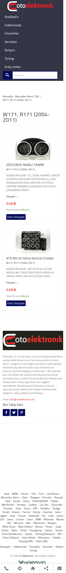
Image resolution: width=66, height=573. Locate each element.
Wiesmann (44, 537)
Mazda (60, 519)
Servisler (11, 41)
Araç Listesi (13, 66)
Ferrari (26, 512)
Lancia (59, 516)
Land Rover (53, 494)
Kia (43, 516)
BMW (15, 494)
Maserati (48, 519)
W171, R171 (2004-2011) (17, 100)
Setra (14, 530)
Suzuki (59, 530)
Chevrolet (56, 505)
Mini (28, 523)
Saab (58, 526)
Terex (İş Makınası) (12, 534)
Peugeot (34, 497)
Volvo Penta (28, 537)
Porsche (47, 497)
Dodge (56, 508)
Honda (36, 512)
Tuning (9, 58)
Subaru (48, 530)
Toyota (28, 534)
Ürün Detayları (16, 217)
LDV (2, 519)
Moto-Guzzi (9, 526)
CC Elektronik (26, 556)
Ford (41, 494)
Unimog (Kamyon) (45, 534)
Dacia (27, 508)
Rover (49, 526)
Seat (7, 501)
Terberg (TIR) (26, 541)
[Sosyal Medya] (46, 568)
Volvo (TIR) (41, 541)
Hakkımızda (13, 25)
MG (9, 523)
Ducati (6, 512)
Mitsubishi (39, 523)
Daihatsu (45, 508)
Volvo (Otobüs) (11, 537)
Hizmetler (12, 33)
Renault (58, 497)
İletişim (10, 50)
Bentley (21, 505)
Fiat (34, 494)
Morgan (52, 523)
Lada (51, 516)
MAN (38, 519)
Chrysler (8, 508)
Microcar (18, 523)
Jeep (12, 516)
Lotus (30, 519)
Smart (23, 530)
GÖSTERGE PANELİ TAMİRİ (25, 165)
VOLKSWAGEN (40, 501)
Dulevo (16, 512)
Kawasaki (34, 516)
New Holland (25, 526)
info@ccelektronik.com (22, 399)
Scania (4, 530)
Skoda (16, 501)
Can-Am (44, 505)
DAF (35, 508)
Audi (6, 494)
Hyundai (47, 512)
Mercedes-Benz (24, 96)
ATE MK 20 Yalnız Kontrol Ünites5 (30, 258)
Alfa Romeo (8, 505)
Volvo (26, 501)
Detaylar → (12, 196)
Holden (57, 537)
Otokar (54, 501)
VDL (60, 534)
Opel (24, 497)
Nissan (39, 526)
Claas (18, 508)
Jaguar (3, 516)
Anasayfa (8, 96)
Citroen (25, 494)
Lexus (10, 519)
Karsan (22, 516)
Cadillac (33, 505)
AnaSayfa (11, 16)
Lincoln (20, 519)
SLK (37, 96)
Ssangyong (36, 530)
